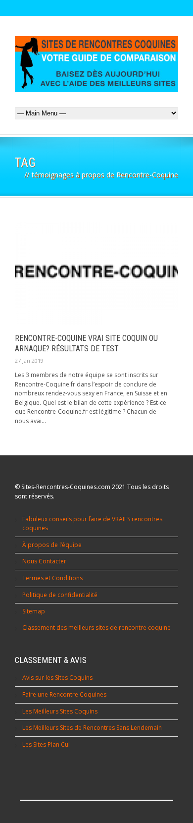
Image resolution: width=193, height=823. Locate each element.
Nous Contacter (44, 561)
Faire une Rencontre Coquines (64, 694)
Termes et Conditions (52, 578)
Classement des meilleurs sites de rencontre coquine (96, 627)
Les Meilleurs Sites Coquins (59, 711)
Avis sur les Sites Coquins (57, 677)
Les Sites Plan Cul (46, 744)
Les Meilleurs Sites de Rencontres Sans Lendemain (92, 727)
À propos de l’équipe (52, 545)
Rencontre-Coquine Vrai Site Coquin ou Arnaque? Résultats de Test (86, 343)
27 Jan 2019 (29, 360)
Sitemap (33, 611)
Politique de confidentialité (59, 595)
